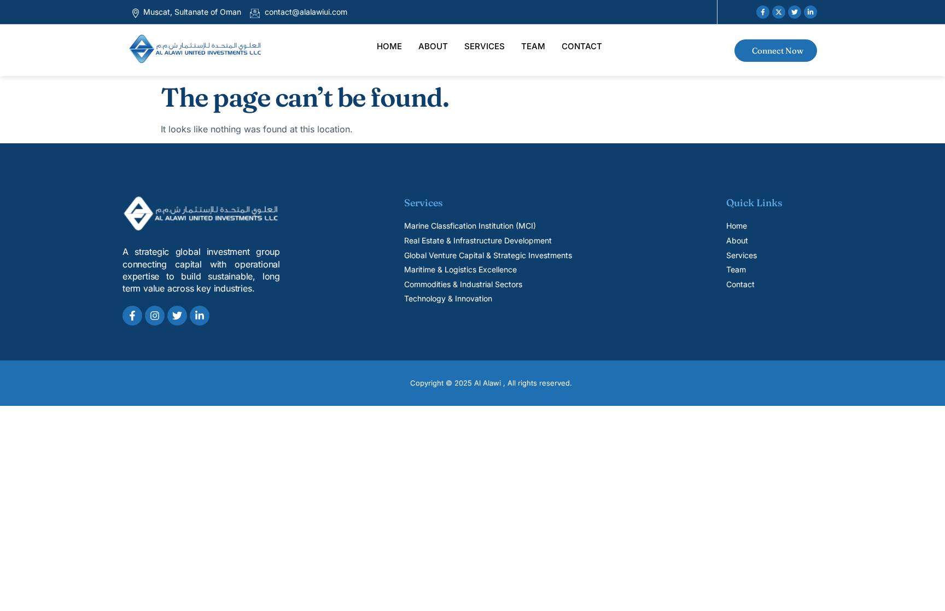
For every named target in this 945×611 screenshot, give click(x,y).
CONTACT (582, 46)
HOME (389, 46)
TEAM (533, 46)
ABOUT (433, 46)
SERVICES (484, 46)
